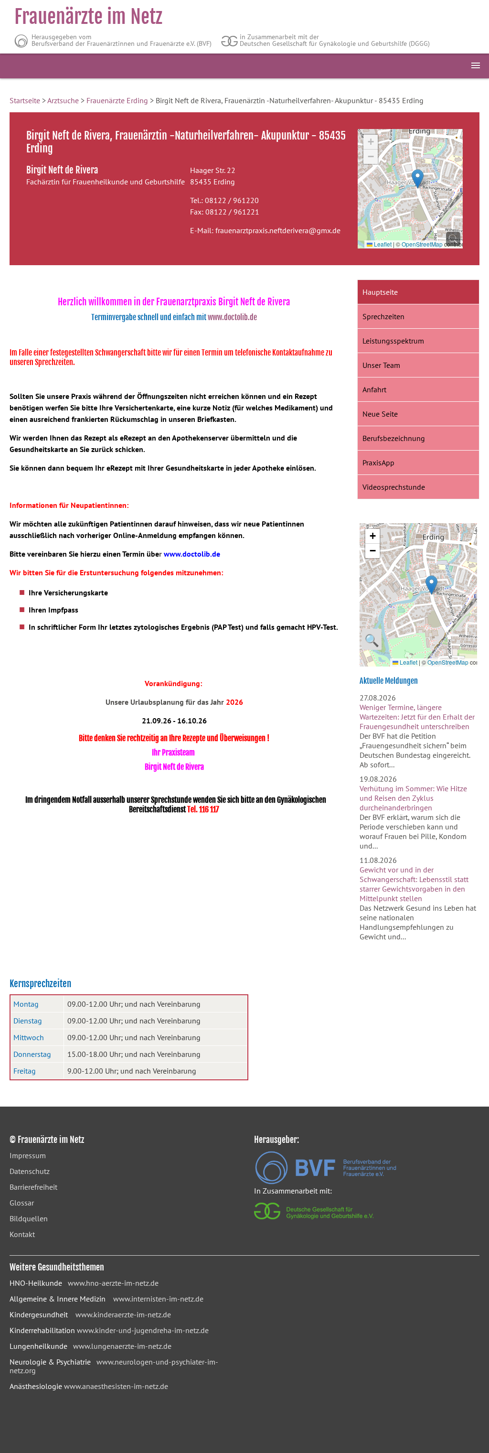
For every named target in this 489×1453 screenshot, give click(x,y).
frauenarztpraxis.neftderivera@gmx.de (277, 230)
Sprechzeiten (383, 316)
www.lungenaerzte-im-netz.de (122, 1346)
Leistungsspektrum (393, 340)
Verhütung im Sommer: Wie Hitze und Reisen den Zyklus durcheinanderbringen (413, 798)
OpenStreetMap (422, 244)
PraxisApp (378, 462)
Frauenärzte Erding (117, 100)
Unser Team (381, 365)
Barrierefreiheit (33, 1187)
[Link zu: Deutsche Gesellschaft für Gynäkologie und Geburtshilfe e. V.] (314, 1222)
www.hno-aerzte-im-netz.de (113, 1283)
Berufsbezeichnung (393, 438)
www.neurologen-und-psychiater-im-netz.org (114, 1366)
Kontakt (22, 1234)
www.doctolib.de (232, 317)
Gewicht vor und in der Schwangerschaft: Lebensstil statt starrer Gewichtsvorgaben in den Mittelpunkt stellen (414, 884)
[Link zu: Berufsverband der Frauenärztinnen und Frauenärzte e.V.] (325, 1181)
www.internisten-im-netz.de (158, 1298)
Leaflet (382, 244)
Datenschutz (30, 1171)
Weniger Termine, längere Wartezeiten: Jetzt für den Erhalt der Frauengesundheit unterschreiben (417, 716)
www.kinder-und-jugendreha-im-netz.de (143, 1330)
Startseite (25, 100)
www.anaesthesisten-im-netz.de (116, 1386)
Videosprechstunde (393, 487)
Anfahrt (374, 389)
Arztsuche (63, 100)
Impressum (28, 1155)
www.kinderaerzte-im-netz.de (123, 1314)
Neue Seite (380, 414)
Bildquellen (29, 1218)
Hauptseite (380, 292)
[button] (418, 179)
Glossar (22, 1202)
